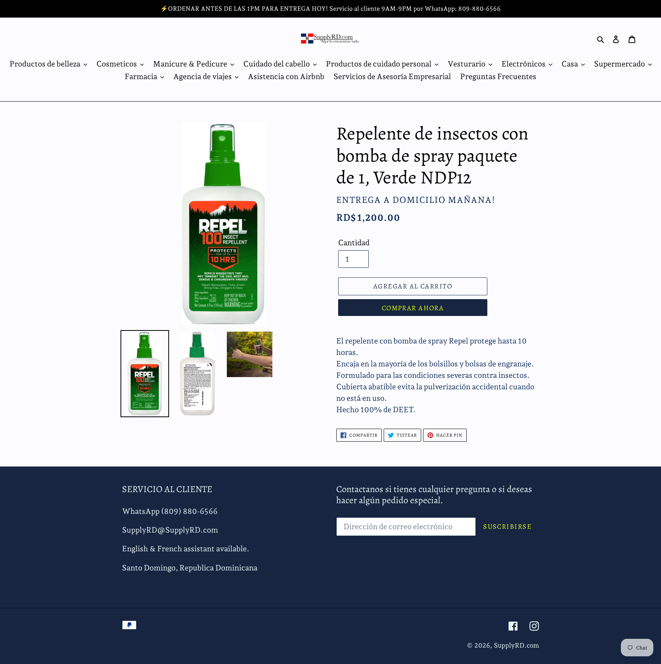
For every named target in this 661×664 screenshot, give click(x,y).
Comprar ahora (413, 308)
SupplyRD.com (516, 645)
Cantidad (354, 242)
